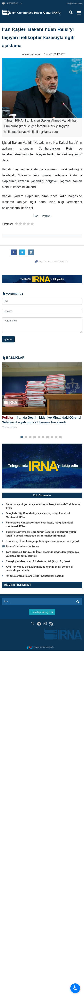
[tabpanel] (42, 395)
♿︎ (75, 987)
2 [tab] (26, 437)
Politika (46, 215)
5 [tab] (39, 437)
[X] (32, 624)
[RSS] (51, 624)
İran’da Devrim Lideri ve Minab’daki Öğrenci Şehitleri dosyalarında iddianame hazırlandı (41, 420)
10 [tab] (60, 437)
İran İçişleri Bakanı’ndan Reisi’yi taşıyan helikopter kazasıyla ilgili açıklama (38, 37)
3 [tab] (30, 437)
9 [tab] (56, 437)
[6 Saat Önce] (42, 388)
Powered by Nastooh (44, 647)
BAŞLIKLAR (15, 357)
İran (36, 215)
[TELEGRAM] (39, 624)
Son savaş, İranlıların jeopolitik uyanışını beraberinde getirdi (43, 541)
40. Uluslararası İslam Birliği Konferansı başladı (35, 575)
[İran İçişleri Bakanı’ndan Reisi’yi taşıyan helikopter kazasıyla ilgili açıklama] (42, 88)
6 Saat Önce (11, 427)
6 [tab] (43, 437)
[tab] (42, 495)
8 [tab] (52, 437)
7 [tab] (47, 437)
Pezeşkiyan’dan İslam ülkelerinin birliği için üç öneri (38, 561)
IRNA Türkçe (35, 13)
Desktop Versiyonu (42, 612)
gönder (8, 339)
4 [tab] (34, 437)
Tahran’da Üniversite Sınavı (22, 546)
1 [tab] (21, 437)
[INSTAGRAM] (45, 624)
